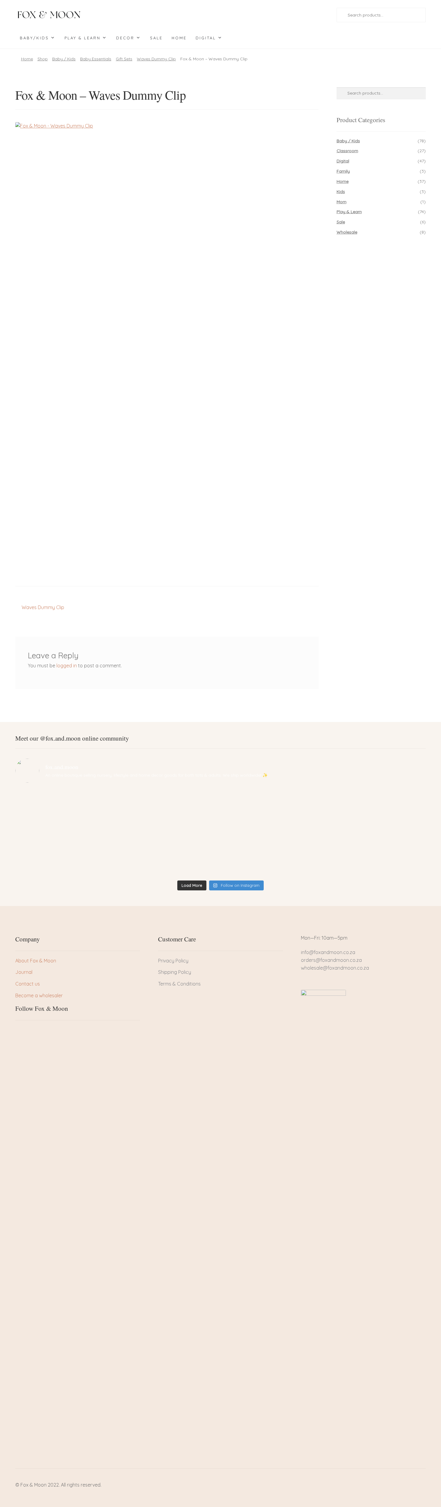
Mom (341, 201)
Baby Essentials (95, 59)
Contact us (27, 984)
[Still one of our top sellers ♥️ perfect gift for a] (272, 801)
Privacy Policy (173, 961)
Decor (125, 37)
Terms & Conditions (179, 984)
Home (179, 37)
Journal (23, 972)
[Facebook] (19, 1031)
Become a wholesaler (39, 995)
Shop (43, 59)
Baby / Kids (64, 59)
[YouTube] (50, 1031)
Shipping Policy (174, 972)
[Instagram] (40, 1031)
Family (343, 171)
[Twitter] (30, 1031)
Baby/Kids (34, 37)
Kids (341, 191)
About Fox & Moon (35, 961)
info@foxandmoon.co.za (328, 952)
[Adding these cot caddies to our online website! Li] (65, 801)
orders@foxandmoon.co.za (331, 960)
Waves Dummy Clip (156, 59)
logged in (66, 666)
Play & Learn (82, 37)
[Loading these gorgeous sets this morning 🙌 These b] (375, 801)
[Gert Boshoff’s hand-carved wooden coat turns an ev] (169, 832)
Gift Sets (124, 59)
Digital (206, 37)
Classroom (347, 150)
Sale (156, 37)
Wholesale (347, 232)
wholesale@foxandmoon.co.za (335, 968)
